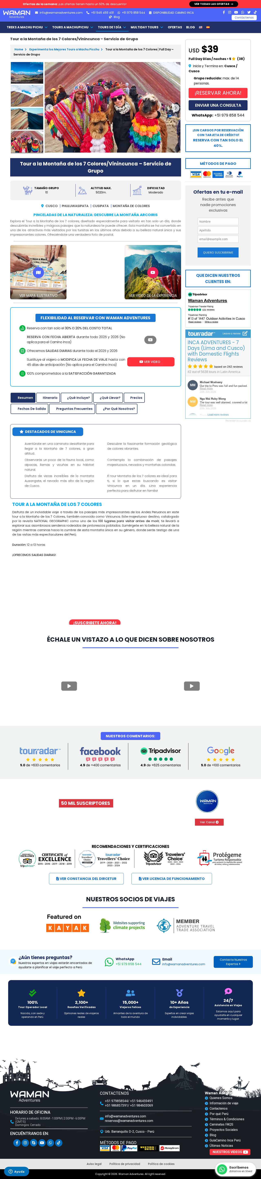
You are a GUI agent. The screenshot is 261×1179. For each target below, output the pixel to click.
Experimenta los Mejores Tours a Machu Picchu (64, 49)
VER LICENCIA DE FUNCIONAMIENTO (173, 878)
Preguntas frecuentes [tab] (74, 409)
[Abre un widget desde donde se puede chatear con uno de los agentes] (16, 1172)
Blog (116, 17)
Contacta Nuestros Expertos (233, 962)
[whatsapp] (242, 12)
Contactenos (219, 1108)
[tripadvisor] (160, 755)
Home (19, 49)
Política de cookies (161, 1164)
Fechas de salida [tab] (32, 409)
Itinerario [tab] (50, 398)
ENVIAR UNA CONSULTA (218, 105)
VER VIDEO (151, 361)
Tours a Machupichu (70, 27)
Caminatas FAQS (221, 1124)
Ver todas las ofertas (211, 4)
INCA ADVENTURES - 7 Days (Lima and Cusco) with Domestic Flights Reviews (216, 351)
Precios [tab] (136, 398)
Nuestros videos (227, 1152)
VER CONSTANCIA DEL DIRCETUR (87, 878)
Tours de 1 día (109, 27)
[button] (49, 107)
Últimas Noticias (221, 1146)
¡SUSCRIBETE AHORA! (94, 623)
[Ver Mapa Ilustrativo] (38, 272)
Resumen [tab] (25, 398)
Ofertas (175, 27)
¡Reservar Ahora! (218, 92)
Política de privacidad (124, 1164)
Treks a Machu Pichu (25, 27)
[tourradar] (40, 755)
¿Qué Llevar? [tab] (110, 398)
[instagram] (229, 12)
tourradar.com (245, 421)
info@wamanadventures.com (61, 13)
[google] (220, 755)
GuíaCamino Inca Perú (225, 1140)
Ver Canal (208, 822)
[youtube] (236, 12)
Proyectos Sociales (224, 1130)
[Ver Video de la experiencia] (152, 272)
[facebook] (224, 12)
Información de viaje (224, 1103)
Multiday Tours (144, 27)
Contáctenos (244, 18)
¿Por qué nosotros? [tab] (119, 409)
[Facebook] (100, 755)
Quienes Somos (221, 1098)
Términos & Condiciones (227, 1119)
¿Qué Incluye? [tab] (78, 398)
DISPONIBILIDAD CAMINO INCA (173, 13)
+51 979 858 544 (129, 961)
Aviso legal (94, 1164)
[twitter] (249, 12)
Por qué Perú (219, 1114)
